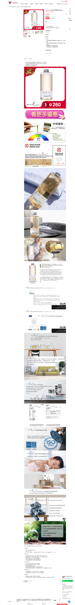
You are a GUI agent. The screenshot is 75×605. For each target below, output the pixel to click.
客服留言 (43, 603)
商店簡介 (29, 603)
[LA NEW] (13, 2)
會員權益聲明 (44, 604)
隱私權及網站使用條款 (31, 604)
